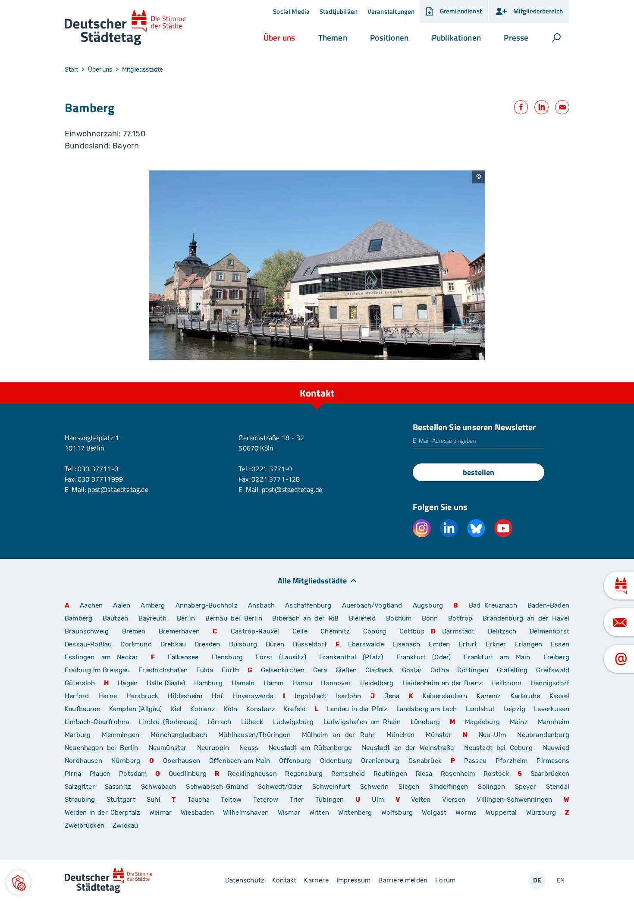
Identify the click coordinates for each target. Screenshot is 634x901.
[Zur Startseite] (125, 28)
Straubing (80, 799)
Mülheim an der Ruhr (338, 735)
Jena (391, 696)
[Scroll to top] (560, 382)
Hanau (302, 683)
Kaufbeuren (82, 709)
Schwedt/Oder (280, 787)
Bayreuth (152, 618)
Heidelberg (377, 683)
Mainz (519, 722)
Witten (319, 812)
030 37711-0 (98, 468)
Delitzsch (502, 631)
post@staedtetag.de (118, 489)
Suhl (153, 799)
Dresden (207, 644)
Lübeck (254, 722)
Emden (439, 644)
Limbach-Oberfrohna (97, 722)
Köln (231, 709)
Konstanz (260, 709)
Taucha (199, 799)
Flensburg (227, 657)
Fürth (230, 670)
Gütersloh (80, 683)
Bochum (398, 618)
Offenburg (295, 761)
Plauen (100, 774)
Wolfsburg (397, 812)
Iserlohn (348, 696)
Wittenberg (355, 812)
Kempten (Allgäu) (135, 709)
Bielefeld (362, 618)
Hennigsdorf (549, 683)
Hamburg (208, 683)
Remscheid (348, 774)
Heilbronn (506, 683)
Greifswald (552, 670)
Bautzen (115, 618)
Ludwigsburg (293, 722)
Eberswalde (366, 644)
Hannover (336, 683)
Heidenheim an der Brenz (442, 683)
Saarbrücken (549, 774)
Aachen (91, 605)
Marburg (78, 735)
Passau (475, 761)
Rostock (496, 774)
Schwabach (160, 787)
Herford (77, 696)
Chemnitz (335, 631)
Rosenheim (458, 774)
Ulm (378, 799)
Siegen (409, 787)
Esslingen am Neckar (101, 657)
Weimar (160, 812)
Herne (107, 696)
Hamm (273, 683)
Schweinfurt (331, 787)
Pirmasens (553, 761)
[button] (279, 38)
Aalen (121, 605)
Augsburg (428, 605)
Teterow (265, 799)
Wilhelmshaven (246, 812)
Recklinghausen (252, 774)
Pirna (73, 774)
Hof (217, 696)
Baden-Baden (548, 605)
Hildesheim (185, 696)
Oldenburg (336, 761)
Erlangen (528, 644)
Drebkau (174, 644)
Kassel (559, 696)
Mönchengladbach (179, 735)
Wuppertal (501, 812)
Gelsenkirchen (282, 670)
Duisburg (243, 644)
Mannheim (553, 722)
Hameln (243, 683)
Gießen (346, 670)
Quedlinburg (188, 774)
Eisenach (406, 644)
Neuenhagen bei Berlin (101, 748)
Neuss (248, 748)
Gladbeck (379, 670)
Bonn (430, 618)
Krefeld (295, 709)
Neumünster (168, 748)
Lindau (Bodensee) (168, 722)
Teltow (231, 799)
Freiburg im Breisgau (97, 670)
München (400, 735)
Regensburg (304, 774)
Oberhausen (181, 761)
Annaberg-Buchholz (207, 605)
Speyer (525, 787)
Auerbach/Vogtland (372, 605)
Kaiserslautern (445, 696)
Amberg (153, 605)
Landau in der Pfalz (357, 709)
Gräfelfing (513, 670)
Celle (300, 631)
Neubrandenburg (543, 735)
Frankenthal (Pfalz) (351, 657)
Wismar (289, 812)
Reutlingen (390, 774)
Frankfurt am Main (497, 657)
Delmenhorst (549, 631)
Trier (297, 799)
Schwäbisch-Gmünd (217, 787)
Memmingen (120, 735)
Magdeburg (482, 722)
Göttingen (473, 670)
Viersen (453, 799)
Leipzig (514, 709)
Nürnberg (125, 761)
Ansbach (261, 605)
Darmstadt (458, 631)
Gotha (439, 670)
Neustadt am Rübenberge (310, 748)
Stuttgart (121, 799)
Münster (438, 735)
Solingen (491, 787)
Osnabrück (425, 761)
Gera (320, 670)
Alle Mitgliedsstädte (312, 580)
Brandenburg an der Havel (526, 618)
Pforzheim (512, 761)
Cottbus (411, 631)
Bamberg (78, 618)
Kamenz (489, 696)
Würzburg (541, 812)
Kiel (176, 709)
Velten (420, 799)
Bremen (134, 631)
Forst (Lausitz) (281, 657)
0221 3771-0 (271, 468)
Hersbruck (142, 696)
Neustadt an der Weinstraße (408, 748)
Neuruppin (213, 748)
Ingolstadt (310, 696)
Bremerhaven (179, 631)
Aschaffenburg (308, 605)
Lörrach (219, 722)
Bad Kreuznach (493, 605)
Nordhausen (83, 761)
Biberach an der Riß (305, 618)
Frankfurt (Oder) (423, 657)
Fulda (204, 670)
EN (561, 880)
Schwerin (374, 787)
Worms (466, 812)
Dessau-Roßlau (88, 644)
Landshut (479, 709)
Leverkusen (551, 709)
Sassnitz (118, 787)
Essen (560, 644)
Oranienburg (380, 761)
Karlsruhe (525, 696)
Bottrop (460, 618)
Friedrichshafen (163, 670)
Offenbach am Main (239, 761)
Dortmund (135, 644)
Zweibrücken (84, 825)
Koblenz (202, 709)
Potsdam (133, 774)
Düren (275, 644)
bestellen (478, 472)
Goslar (412, 670)
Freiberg (556, 657)
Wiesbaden (197, 812)
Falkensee (183, 657)
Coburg (374, 631)
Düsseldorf (310, 644)
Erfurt (467, 644)
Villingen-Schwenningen (514, 799)
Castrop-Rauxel (255, 631)
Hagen (128, 683)
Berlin (186, 618)
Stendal (557, 787)
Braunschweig (87, 631)
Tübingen (329, 799)
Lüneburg (425, 722)
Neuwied (556, 748)
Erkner (496, 644)
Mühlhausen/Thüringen (254, 735)
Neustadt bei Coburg (498, 748)
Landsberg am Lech (426, 709)
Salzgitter (80, 787)
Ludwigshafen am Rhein (362, 722)
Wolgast (434, 812)
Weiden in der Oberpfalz (104, 812)
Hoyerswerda (252, 696)
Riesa (424, 774)
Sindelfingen (448, 787)
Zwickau (125, 825)
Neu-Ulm (492, 735)
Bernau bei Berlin (235, 618)
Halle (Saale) (166, 683)
